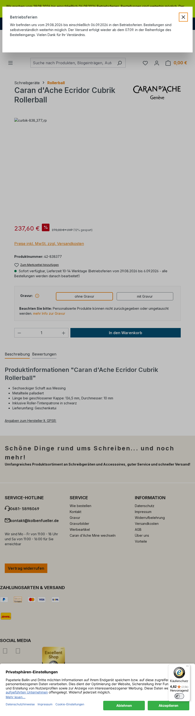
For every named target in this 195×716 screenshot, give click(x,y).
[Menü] (187, 667)
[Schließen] (183, 17)
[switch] (179, 696)
